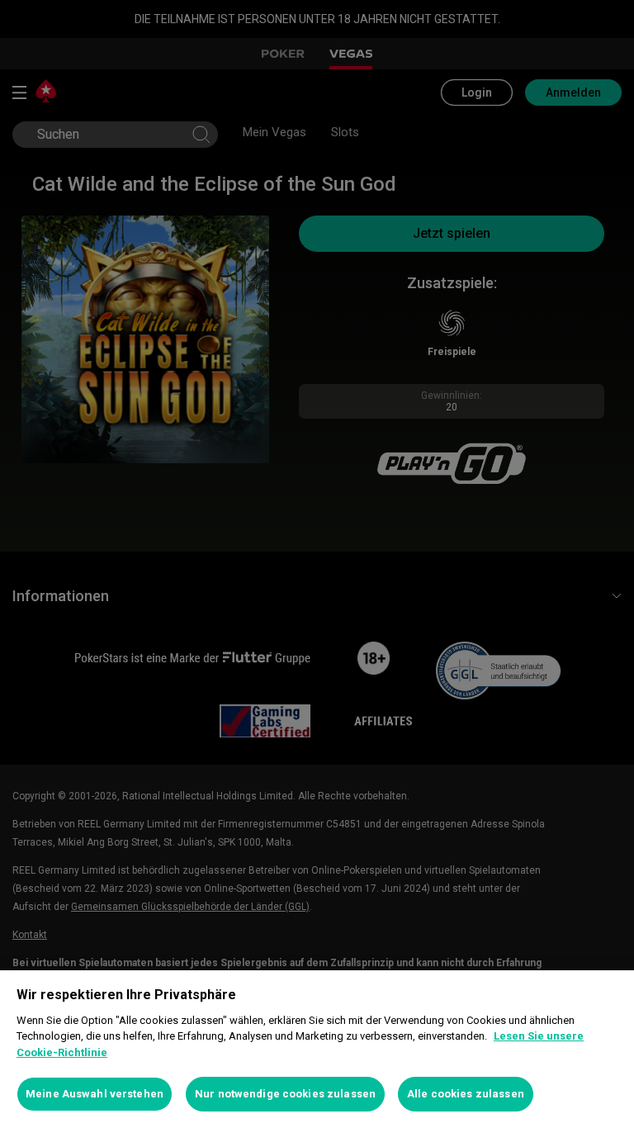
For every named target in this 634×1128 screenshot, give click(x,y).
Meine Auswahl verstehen (94, 1094)
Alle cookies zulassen (465, 1094)
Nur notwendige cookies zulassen (285, 1094)
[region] (317, 1049)
